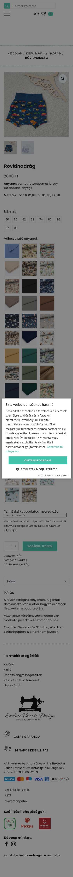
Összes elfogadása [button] (38, 460)
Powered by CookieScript (52, 475)
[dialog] (36, 438)
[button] (36, 469)
